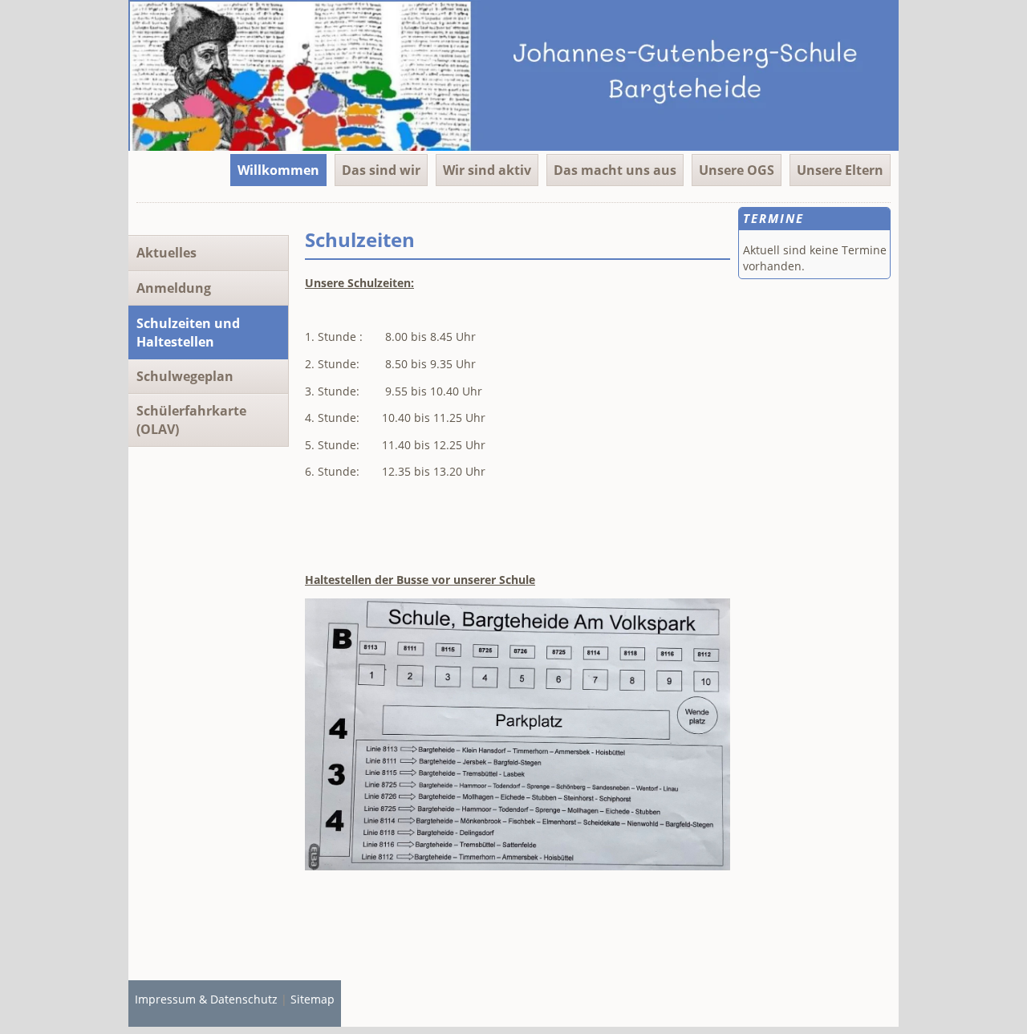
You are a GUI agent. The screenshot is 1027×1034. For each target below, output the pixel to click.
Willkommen (278, 170)
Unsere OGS (736, 170)
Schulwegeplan (184, 376)
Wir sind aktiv (487, 170)
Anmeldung (173, 288)
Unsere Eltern (840, 170)
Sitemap (312, 999)
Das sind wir (381, 170)
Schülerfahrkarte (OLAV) (191, 419)
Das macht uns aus (615, 170)
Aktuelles (166, 253)
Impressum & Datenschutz (206, 999)
